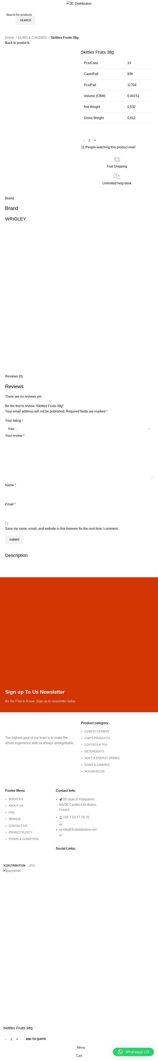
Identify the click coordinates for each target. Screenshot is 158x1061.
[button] (133, 1052)
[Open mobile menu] (7, 16)
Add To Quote (36, 1039)
